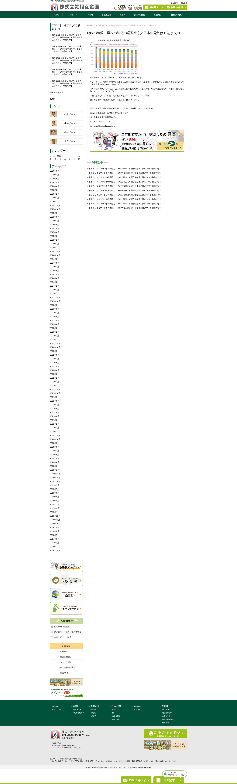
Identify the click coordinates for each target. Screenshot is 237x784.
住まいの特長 (139, 14)
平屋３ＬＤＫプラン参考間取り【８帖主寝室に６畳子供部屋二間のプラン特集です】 (67, 37)
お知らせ (54, 99)
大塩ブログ (69, 141)
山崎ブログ (68, 25)
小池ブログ (69, 123)
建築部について (176, 14)
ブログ (56, 25)
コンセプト (72, 14)
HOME (56, 14)
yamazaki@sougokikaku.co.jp (102, 126)
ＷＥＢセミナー (56, 92)
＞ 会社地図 (182, 3)
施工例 (122, 14)
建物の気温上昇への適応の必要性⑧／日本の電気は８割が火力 (133, 33)
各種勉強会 (106, 14)
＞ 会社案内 (173, 3)
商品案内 (157, 14)
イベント (90, 14)
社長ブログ (69, 114)
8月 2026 (57, 156)
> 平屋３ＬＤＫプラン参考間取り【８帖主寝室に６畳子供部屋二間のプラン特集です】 (124, 168)
